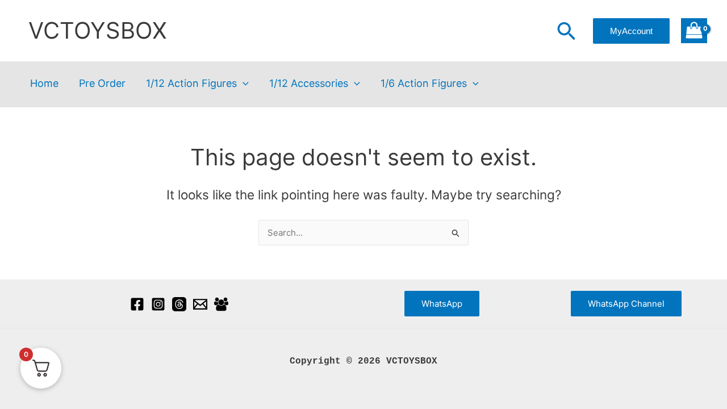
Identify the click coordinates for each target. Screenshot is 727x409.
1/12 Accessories (308, 84)
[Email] (200, 304)
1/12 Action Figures (191, 84)
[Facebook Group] (221, 304)
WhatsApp (441, 303)
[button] (566, 32)
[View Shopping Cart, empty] (694, 31)
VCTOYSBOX (97, 30)
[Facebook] (137, 304)
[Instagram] (158, 304)
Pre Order (102, 84)
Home (44, 84)
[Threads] (179, 304)
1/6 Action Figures (424, 84)
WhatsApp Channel (626, 303)
